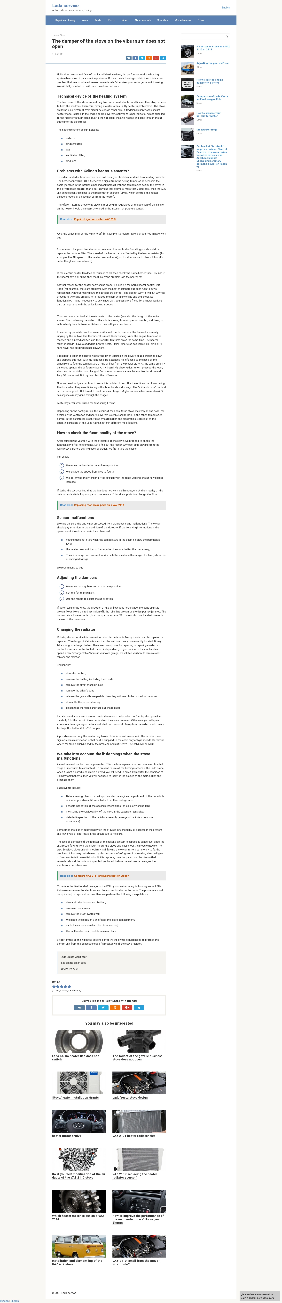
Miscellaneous (183, 20)
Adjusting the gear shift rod (212, 63)
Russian (4, 1301)
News (84, 20)
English (226, 7)
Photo (111, 20)
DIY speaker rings (206, 129)
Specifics (162, 20)
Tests (97, 20)
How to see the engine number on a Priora (209, 81)
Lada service (65, 5)
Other (201, 20)
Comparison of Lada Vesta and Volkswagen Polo (212, 98)
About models (143, 20)
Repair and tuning (65, 20)
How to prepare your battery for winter (208, 114)
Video (125, 20)
